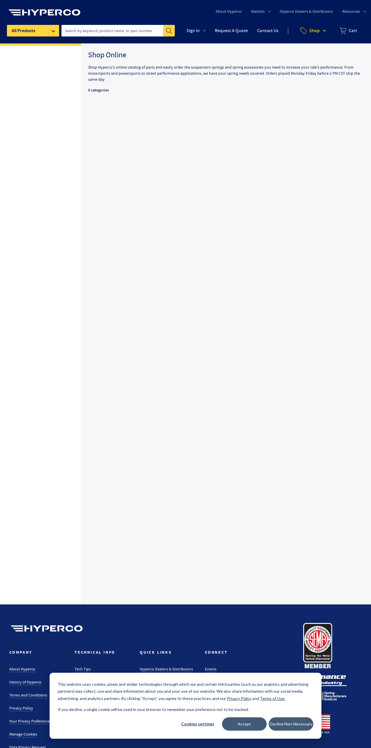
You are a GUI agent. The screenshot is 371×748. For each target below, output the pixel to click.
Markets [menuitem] (258, 11)
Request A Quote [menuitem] (231, 31)
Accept (244, 723)
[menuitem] (348, 30)
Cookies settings (197, 723)
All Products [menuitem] (23, 31)
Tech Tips (82, 669)
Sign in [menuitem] (193, 31)
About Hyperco (22, 669)
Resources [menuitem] (351, 11)
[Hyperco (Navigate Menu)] (44, 9)
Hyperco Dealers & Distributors (166, 669)
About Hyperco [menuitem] (229, 11)
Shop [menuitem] (314, 31)
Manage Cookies (23, 734)
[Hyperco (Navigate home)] (46, 628)
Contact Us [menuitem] (268, 31)
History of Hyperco (25, 682)
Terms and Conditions (28, 695)
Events (211, 669)
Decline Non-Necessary (291, 723)
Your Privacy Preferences (30, 721)
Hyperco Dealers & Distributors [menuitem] (306, 11)
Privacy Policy (21, 708)
